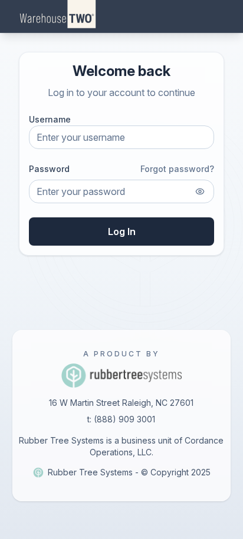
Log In (122, 231)
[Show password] (200, 191)
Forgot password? (177, 169)
